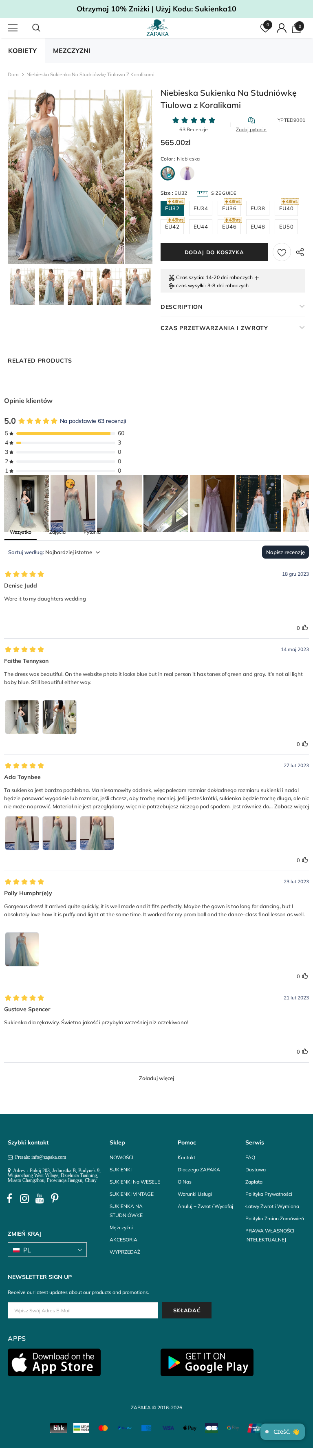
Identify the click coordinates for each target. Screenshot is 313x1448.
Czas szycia (189, 277)
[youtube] (39, 1198)
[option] (66, 177)
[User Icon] (282, 28)
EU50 (286, 226)
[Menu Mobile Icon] (13, 28)
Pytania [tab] (92, 532)
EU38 (258, 208)
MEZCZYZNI (71, 50)
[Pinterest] (54, 1198)
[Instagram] (24, 1198)
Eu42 (172, 226)
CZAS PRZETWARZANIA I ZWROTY (214, 328)
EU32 (172, 208)
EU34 (201, 208)
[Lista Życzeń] (282, 252)
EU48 (258, 226)
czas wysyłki (190, 285)
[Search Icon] (44, 28)
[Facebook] (9, 1198)
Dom (13, 74)
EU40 (286, 208)
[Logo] (158, 27)
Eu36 (229, 208)
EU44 (201, 226)
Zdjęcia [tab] (57, 532)
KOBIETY (22, 50)
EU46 (229, 226)
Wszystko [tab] (20, 532)
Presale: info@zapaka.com (39, 1157)
